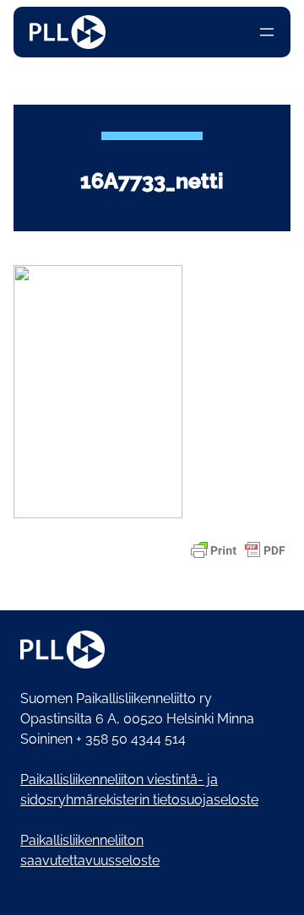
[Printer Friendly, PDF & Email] (238, 550)
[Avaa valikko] (267, 32)
